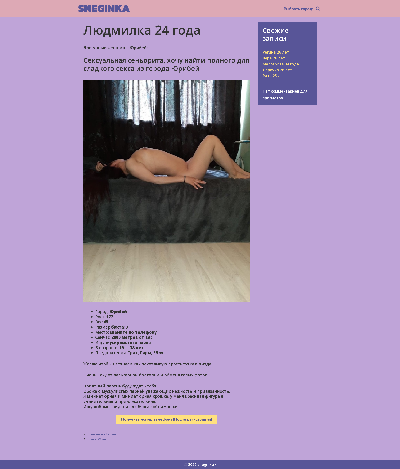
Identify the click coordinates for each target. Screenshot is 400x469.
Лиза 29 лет (98, 439)
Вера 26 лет (273, 57)
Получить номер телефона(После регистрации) (166, 419)
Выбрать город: (298, 9)
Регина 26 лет (275, 52)
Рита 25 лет (273, 75)
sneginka (104, 8)
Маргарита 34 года (280, 63)
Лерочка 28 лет (277, 69)
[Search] (318, 8)
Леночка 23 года (102, 434)
